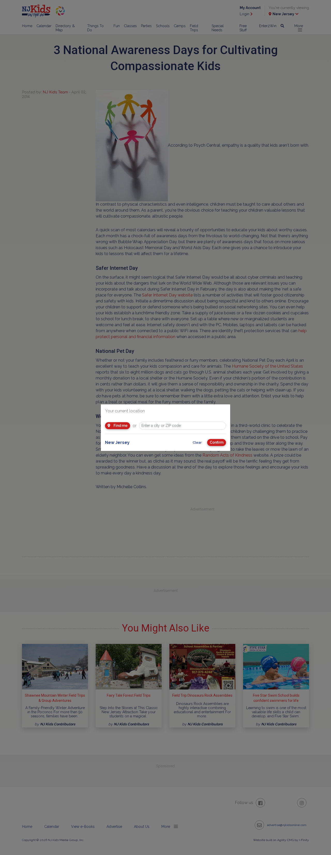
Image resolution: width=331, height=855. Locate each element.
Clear (197, 442)
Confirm (216, 442)
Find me (120, 425)
